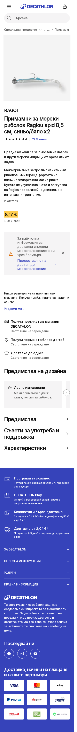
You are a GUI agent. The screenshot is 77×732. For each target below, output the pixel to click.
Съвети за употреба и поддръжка (31, 433)
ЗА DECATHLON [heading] (15, 549)
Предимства (20, 419)
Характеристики (25, 448)
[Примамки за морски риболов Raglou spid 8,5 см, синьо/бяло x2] (36, 68)
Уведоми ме (13, 308)
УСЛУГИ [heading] (10, 572)
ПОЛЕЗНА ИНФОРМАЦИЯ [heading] (22, 561)
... (48, 29)
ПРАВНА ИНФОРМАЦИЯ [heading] (21, 584)
